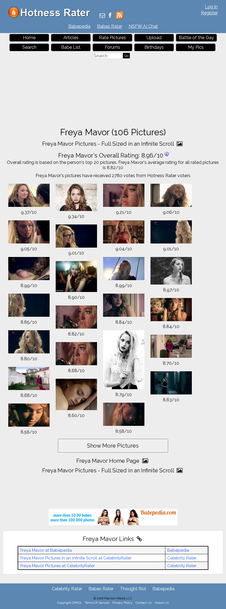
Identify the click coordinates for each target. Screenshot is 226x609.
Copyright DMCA (69, 603)
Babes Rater (109, 26)
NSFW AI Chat (143, 26)
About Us (162, 603)
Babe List (70, 47)
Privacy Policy (122, 603)
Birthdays (154, 47)
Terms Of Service (97, 603)
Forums (112, 47)
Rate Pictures (112, 37)
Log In (211, 6)
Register (209, 12)
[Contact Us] (102, 15)
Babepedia (79, 26)
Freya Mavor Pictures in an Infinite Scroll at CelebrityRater (75, 558)
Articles (71, 37)
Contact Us (144, 603)
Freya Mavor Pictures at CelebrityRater (57, 565)
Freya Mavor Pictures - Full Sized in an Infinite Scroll (108, 143)
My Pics (196, 47)
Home (29, 37)
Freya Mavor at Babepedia (46, 550)
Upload (154, 37)
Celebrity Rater (182, 558)
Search (29, 47)
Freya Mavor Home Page (108, 461)
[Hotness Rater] (51, 16)
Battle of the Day (196, 37)
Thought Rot (133, 588)
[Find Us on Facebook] (110, 15)
